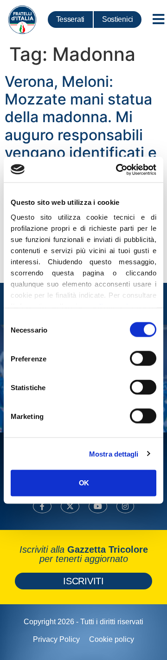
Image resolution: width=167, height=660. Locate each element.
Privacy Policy (56, 639)
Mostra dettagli (114, 453)
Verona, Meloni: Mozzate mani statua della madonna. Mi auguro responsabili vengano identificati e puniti (81, 126)
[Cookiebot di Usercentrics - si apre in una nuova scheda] (117, 169)
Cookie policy (111, 639)
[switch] (143, 358)
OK (84, 483)
